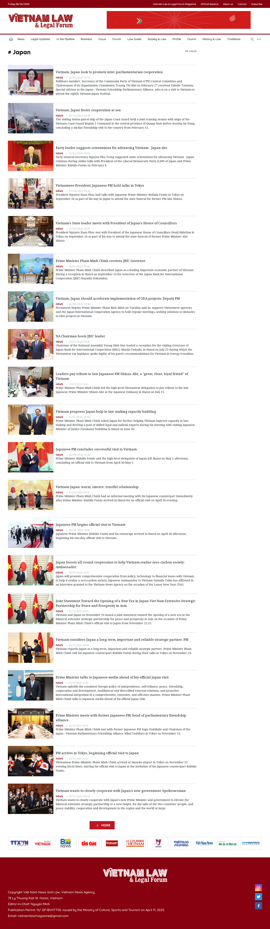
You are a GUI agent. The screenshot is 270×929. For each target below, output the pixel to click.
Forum (116, 39)
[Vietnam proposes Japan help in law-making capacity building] (30, 419)
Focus (102, 39)
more (105, 825)
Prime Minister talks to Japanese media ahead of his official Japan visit (112, 677)
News (21, 39)
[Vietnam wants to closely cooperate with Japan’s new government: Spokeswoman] (30, 799)
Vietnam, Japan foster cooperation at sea (88, 110)
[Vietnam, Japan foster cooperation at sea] (30, 118)
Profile (177, 39)
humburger (259, 39)
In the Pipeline (66, 39)
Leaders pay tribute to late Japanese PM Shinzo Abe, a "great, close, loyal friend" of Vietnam (122, 376)
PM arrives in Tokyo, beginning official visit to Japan (97, 753)
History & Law (211, 39)
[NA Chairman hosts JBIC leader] (30, 344)
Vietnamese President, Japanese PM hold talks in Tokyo (100, 185)
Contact (242, 4)
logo (40, 21)
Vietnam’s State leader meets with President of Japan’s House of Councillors (116, 223)
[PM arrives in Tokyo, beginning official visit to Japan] (30, 761)
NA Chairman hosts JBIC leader (80, 336)
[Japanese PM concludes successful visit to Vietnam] (30, 457)
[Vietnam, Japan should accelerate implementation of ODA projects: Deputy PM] (30, 306)
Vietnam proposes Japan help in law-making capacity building (106, 411)
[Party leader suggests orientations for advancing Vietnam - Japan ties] (30, 156)
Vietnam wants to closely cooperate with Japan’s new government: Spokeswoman (121, 791)
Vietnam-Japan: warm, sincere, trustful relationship (97, 487)
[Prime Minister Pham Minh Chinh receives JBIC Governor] (30, 269)
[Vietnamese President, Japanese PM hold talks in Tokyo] (30, 193)
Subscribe (256, 4)
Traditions (234, 39)
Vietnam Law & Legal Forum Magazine (174, 4)
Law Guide (134, 39)
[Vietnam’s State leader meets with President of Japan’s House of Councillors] (30, 231)
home (11, 39)
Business (86, 39)
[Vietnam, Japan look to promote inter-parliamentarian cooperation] (30, 80)
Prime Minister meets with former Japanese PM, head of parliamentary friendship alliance (121, 717)
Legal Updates (40, 39)
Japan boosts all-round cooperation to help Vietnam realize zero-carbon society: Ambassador (120, 564)
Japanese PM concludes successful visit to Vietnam (96, 449)
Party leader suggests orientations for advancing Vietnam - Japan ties (111, 148)
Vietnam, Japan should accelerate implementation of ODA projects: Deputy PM (118, 298)
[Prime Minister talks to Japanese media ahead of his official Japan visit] (30, 685)
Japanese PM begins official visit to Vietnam (90, 524)
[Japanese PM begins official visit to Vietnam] (30, 532)
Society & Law (157, 39)
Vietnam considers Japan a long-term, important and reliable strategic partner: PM (122, 639)
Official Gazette (209, 4)
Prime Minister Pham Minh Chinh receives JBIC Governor (100, 261)
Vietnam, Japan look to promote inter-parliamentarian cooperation (109, 72)
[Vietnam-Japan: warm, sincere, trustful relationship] (30, 495)
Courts (191, 39)
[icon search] (252, 39)
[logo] (135, 875)
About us (228, 4)
